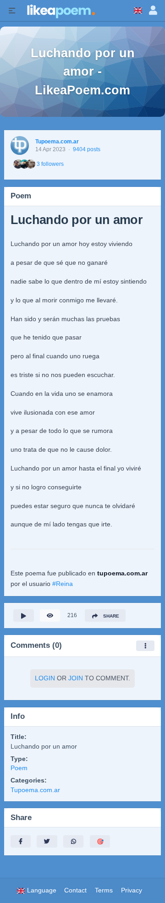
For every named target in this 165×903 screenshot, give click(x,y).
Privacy (131, 890)
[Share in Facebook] (21, 841)
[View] (50, 615)
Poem (19, 768)
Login (45, 678)
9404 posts (86, 149)
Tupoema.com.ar (57, 141)
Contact (75, 890)
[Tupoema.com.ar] (20, 145)
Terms (104, 890)
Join (75, 678)
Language (40, 890)
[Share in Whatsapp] (73, 841)
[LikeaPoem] (60, 10)
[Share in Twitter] (47, 841)
